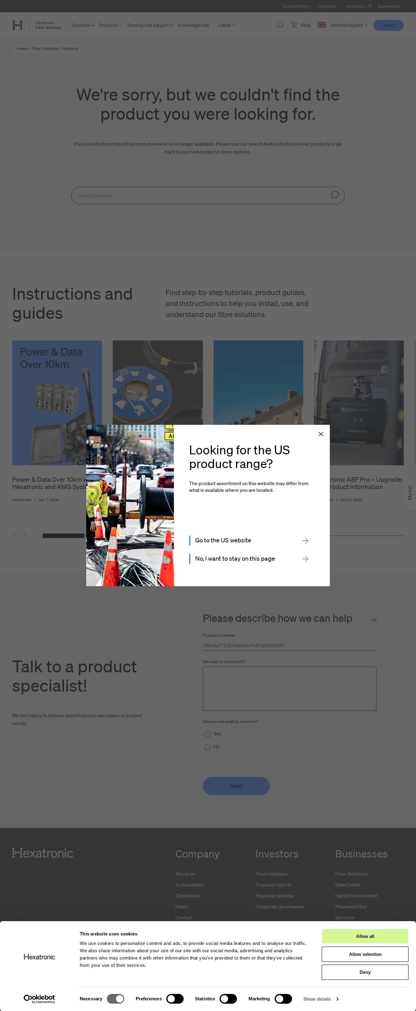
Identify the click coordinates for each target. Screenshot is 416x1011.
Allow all (365, 936)
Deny (365, 972)
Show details (317, 999)
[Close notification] (321, 434)
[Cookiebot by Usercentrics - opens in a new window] (39, 999)
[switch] (175, 999)
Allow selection (365, 954)
